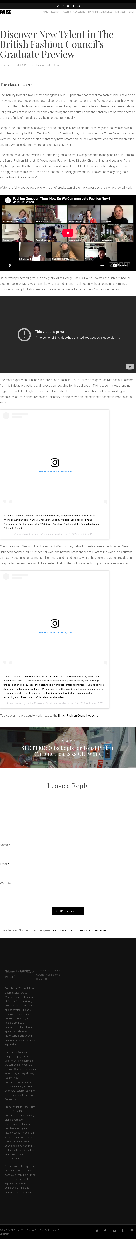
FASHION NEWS (38, 65)
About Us (42, 970)
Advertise (56, 970)
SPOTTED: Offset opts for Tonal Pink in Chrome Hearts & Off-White (68, 747)
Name (5, 845)
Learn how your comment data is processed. (79, 930)
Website (5, 883)
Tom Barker (8, 65)
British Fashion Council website (78, 715)
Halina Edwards (35, 703)
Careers (40, 975)
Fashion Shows (52, 65)
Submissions (53, 975)
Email (4, 864)
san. (36, 534)
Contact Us (42, 979)
